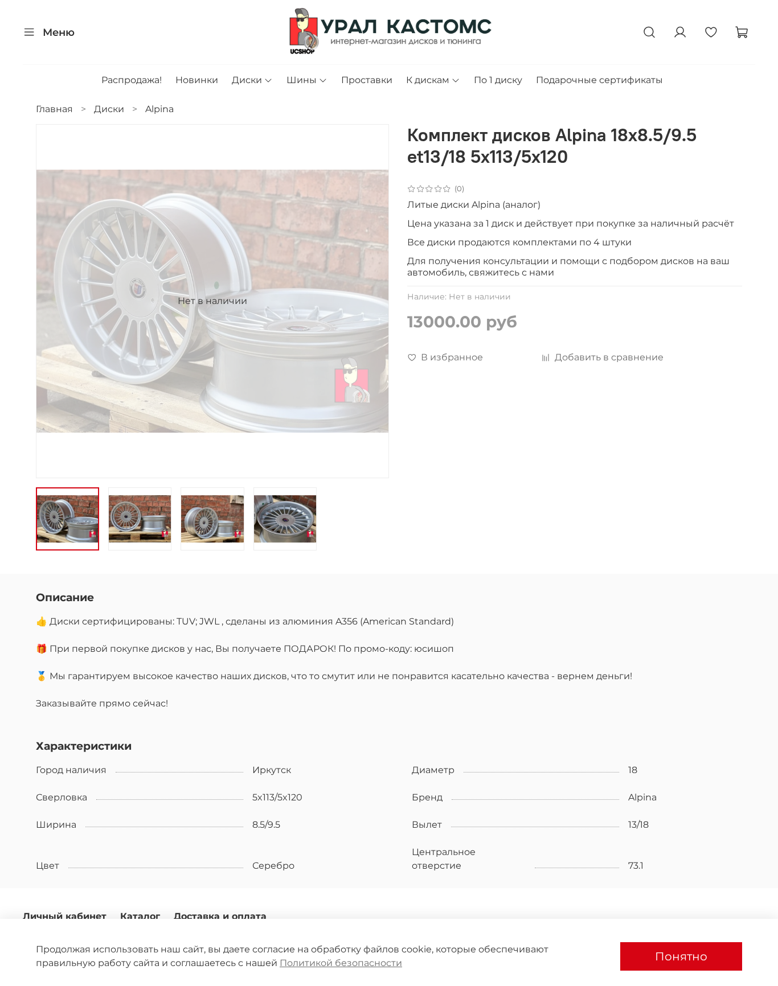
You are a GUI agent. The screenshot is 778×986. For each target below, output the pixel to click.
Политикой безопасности (341, 963)
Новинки (196, 80)
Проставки (366, 80)
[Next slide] (370, 301)
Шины (301, 80)
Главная (54, 109)
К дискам (427, 80)
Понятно (681, 956)
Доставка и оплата (220, 916)
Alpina (159, 109)
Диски (247, 80)
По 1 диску (498, 80)
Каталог (140, 916)
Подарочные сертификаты (599, 80)
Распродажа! (131, 80)
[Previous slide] (54, 301)
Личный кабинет (65, 916)
